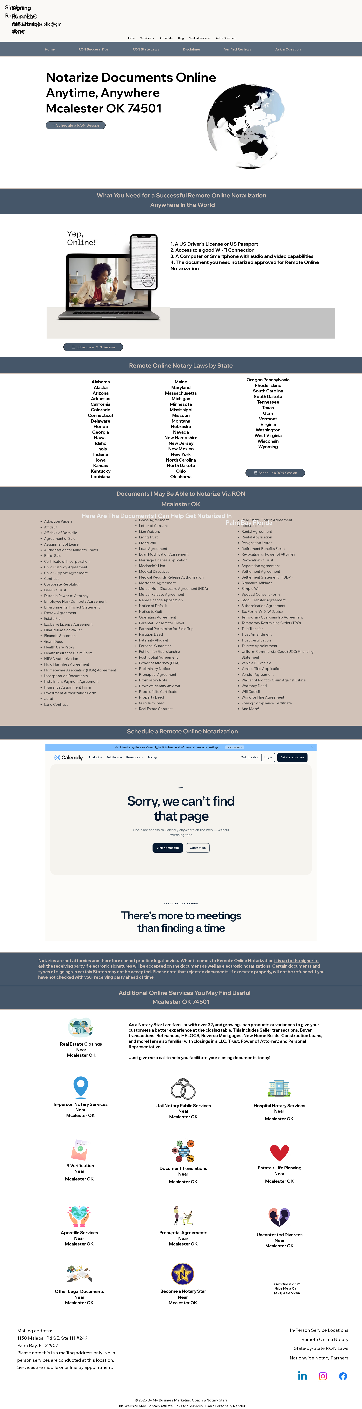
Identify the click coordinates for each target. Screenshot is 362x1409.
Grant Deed (53, 641)
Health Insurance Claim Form (68, 653)
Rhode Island (268, 385)
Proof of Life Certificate (158, 691)
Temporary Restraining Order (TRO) (271, 623)
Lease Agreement (154, 520)
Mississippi (181, 409)
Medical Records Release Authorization (171, 577)
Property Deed (151, 697)
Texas (268, 407)
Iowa (101, 460)
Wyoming (268, 446)
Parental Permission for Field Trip (166, 628)
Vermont (268, 418)
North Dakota (181, 465)
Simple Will (251, 588)
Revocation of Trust (257, 560)
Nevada (181, 432)
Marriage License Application (163, 560)
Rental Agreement (257, 531)
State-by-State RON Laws (321, 1348)
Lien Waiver (148, 531)
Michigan (181, 398)
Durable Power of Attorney (66, 595)
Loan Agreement (153, 548)
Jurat (48, 698)
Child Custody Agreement (65, 567)
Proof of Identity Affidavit (159, 686)
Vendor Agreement (258, 674)
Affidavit (51, 527)
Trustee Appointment (259, 646)
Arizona (101, 393)
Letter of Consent (153, 525)
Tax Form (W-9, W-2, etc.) (262, 611)
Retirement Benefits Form (263, 548)
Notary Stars (217, 1400)
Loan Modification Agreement (164, 554)
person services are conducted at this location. (65, 1360)
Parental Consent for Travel (161, 623)
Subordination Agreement (263, 605)
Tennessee (268, 402)
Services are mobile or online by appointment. (65, 1367)
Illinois (100, 449)
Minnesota (181, 404)
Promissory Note (153, 680)
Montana (181, 421)
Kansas (100, 465)
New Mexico (181, 448)
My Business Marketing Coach (178, 1400)
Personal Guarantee (155, 646)
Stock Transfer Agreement (264, 600)
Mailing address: (34, 1330)
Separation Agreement (261, 565)
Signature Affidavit (257, 583)
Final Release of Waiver (63, 630)
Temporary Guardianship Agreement (272, 617)
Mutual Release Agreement (161, 594)
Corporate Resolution (62, 584)
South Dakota (268, 396)
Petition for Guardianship (159, 651)
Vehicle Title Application (261, 668)
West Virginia (268, 435)
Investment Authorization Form (70, 693)
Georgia (100, 432)
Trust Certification (256, 640)
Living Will (147, 543)
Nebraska (181, 426)
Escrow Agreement (60, 613)
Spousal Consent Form (261, 594)
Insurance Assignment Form (67, 687)
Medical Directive (153, 571)
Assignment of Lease (61, 544)
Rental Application (257, 537)
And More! (250, 708)
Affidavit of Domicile (60, 533)
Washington (268, 430)
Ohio (181, 471)
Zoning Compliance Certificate (267, 703)
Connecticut (101, 415)
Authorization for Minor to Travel (71, 550)
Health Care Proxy (59, 647)
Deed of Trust (55, 590)
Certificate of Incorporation (67, 561)
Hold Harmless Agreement (66, 664)
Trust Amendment (257, 634)
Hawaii (100, 437)
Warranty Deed (254, 685)
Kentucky (100, 471)
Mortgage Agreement (157, 583)
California (100, 404)
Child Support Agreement (66, 573)
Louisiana (100, 476)
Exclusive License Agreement (68, 624)
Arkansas (100, 398)
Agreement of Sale (59, 538)
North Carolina (181, 460)
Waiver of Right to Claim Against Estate (274, 680)
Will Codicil (251, 691)
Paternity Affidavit (153, 640)
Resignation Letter (257, 543)
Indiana (100, 454)
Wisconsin (268, 441)
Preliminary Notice (154, 668)
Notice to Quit (150, 611)
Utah (268, 413)
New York (181, 454)
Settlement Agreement (261, 571)
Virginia (268, 424)
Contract (51, 578)
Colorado (100, 409)
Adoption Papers (58, 521)
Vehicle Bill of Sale (256, 663)
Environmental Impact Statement (72, 607)
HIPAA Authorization (61, 658)
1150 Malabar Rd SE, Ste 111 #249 (52, 1338)
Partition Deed (151, 634)
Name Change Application (161, 600)
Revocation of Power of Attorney (268, 554)
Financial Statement (60, 635)
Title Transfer (252, 628)
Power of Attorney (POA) (159, 663)
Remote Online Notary (324, 1339)
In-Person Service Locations (319, 1330)
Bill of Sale (52, 555)
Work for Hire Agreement (263, 697)
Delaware (100, 421)
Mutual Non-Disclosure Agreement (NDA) (173, 588)
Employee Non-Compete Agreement (75, 601)
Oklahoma (181, 476)
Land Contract (56, 704)
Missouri (181, 415)
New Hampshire (180, 437)
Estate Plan (53, 618)
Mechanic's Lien (152, 565)
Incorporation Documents (66, 676)
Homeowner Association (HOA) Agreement (80, 670)
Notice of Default (153, 605)
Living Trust (148, 537)
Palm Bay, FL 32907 (37, 1345)
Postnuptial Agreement (158, 657)
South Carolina (268, 391)
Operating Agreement (157, 617)
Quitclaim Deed (152, 703)
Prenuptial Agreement (157, 674)
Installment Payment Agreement (71, 681)
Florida (101, 426)
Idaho (101, 443)
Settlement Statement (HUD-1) (267, 577)
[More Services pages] (153, 38)
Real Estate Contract (156, 708)
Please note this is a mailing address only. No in (66, 1352)
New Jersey (181, 443)
